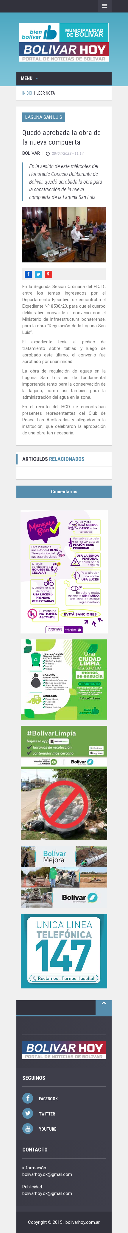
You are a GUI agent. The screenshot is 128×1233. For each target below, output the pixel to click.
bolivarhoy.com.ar (82, 1222)
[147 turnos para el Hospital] (64, 951)
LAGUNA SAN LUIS (43, 117)
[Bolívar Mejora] (64, 877)
